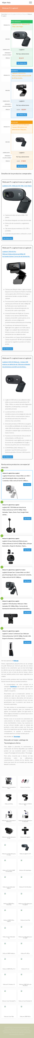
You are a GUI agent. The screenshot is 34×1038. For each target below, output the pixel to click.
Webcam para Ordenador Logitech (9, 887)
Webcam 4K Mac (9, 804)
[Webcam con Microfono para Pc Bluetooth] (25, 814)
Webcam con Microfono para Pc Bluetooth (25, 821)
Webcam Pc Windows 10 (9, 984)
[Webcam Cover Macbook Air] (25, 994)
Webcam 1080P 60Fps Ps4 (9, 969)
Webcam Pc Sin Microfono (25, 887)
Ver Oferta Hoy (22, 63)
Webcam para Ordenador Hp (9, 937)
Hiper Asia (6, 2)
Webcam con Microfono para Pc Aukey (9, 854)
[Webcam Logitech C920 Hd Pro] (25, 797)
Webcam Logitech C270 (25, 853)
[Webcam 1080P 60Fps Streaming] (8, 897)
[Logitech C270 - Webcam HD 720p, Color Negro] (17, 213)
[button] (30, 2)
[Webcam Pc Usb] (25, 962)
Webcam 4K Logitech (25, 837)
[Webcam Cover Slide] (8, 1010)
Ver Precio (27, 484)
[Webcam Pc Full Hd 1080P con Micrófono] (8, 864)
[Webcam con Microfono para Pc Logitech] (25, 897)
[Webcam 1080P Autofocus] (8, 947)
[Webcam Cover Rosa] (25, 780)
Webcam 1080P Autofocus (9, 953)
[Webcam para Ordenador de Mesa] (8, 780)
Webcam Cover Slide (9, 1016)
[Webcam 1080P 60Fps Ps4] (8, 962)
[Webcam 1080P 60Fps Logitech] (8, 913)
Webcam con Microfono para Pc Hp (9, 837)
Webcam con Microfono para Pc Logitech (25, 904)
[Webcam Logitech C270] (25, 847)
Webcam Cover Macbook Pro (9, 1001)
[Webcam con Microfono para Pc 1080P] (25, 930)
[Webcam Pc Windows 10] (8, 978)
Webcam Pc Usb (25, 969)
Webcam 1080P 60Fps (25, 1016)
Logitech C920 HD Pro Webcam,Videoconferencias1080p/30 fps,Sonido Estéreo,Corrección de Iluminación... (16, 254)
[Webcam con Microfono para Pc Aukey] (8, 847)
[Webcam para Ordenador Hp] (8, 930)
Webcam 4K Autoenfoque (25, 870)
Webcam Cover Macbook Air (25, 1001)
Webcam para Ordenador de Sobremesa (9, 821)
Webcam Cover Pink (25, 920)
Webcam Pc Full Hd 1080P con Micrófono (9, 871)
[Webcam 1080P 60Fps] (25, 1010)
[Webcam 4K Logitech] (25, 830)
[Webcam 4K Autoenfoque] (25, 864)
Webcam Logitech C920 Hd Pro (25, 804)
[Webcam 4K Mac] (8, 797)
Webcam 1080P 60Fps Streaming (8, 904)
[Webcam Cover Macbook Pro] (8, 994)
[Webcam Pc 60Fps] (25, 947)
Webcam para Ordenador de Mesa (9, 788)
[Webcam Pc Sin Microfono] (25, 880)
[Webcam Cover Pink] (25, 913)
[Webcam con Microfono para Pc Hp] (8, 830)
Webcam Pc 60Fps (25, 953)
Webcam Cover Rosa (25, 787)
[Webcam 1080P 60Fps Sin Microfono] (25, 978)
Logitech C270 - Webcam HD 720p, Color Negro (17, 186)
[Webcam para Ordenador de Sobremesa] (8, 814)
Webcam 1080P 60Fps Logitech (8, 920)
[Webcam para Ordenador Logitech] (8, 880)
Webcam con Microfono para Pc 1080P (25, 937)
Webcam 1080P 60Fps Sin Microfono (25, 985)
